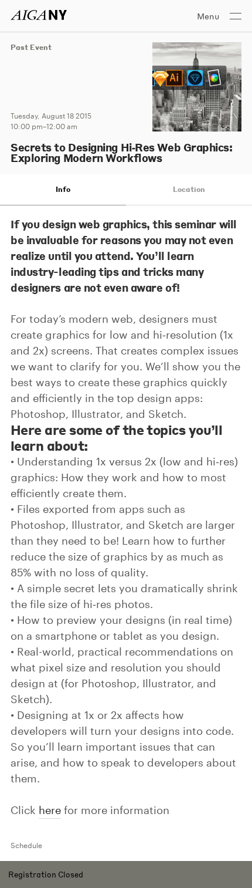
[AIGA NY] (39, 15)
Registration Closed (45, 874)
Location (189, 189)
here (50, 809)
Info (63, 189)
